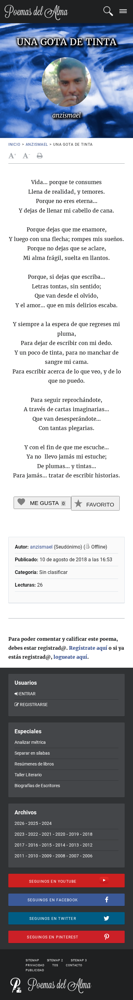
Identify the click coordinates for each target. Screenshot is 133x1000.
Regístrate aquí (88, 648)
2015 (47, 845)
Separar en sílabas (32, 753)
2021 (47, 834)
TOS (55, 965)
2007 (74, 856)
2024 (47, 823)
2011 (19, 856)
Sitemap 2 (55, 960)
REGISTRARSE (34, 704)
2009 (47, 856)
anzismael (37, 144)
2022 (33, 834)
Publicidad (35, 970)
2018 (87, 834)
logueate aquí (70, 657)
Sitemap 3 (79, 960)
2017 (19, 845)
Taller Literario (28, 775)
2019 (74, 834)
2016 (33, 845)
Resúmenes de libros (34, 764)
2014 (60, 845)
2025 (33, 823)
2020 (60, 834)
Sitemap (32, 960)
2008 (60, 856)
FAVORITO (99, 505)
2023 (19, 834)
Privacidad (35, 965)
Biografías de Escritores (37, 785)
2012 (87, 845)
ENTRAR (27, 694)
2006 (87, 856)
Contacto (74, 965)
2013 (74, 845)
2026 (19, 823)
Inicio (14, 144)
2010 (33, 856)
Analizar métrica (30, 742)
